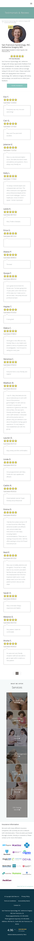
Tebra (24, 934)
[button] (31, 3)
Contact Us (17, 905)
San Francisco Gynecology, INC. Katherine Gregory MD (16, 21)
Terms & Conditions (10, 901)
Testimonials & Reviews (10, 22)
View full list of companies (25, 886)
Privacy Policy (25, 896)
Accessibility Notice (24, 901)
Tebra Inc (16, 896)
